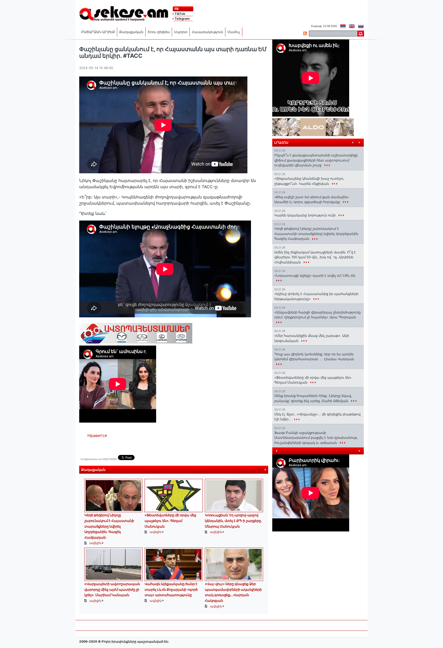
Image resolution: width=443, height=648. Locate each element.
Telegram (182, 19)
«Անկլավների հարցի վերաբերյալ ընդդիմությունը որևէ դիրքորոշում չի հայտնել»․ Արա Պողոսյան (317, 314)
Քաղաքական (131, 32)
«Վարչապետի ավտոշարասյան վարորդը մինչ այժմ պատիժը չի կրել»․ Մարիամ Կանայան (112, 589)
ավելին (258, 470)
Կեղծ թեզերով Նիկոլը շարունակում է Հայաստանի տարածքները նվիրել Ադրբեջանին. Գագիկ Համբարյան (109, 526)
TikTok (179, 14)
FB (176, 9)
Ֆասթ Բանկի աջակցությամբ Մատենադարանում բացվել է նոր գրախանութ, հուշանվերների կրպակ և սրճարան (316, 438)
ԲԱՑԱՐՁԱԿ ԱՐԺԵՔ (98, 32)
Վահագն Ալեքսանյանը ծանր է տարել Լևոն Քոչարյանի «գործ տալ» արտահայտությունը (171, 589)
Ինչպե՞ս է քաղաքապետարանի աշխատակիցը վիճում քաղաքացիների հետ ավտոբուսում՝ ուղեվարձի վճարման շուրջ (316, 160)
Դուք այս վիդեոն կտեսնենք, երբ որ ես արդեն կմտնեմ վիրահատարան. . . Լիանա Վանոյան (314, 356)
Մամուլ (233, 32)
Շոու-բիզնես (159, 32)
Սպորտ (180, 32)
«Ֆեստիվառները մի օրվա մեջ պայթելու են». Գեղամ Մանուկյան (170, 520)
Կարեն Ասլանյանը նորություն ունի (305, 215)
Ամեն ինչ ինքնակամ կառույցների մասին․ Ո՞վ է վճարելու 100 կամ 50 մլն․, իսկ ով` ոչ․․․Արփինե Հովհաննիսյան (315, 257)
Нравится (97, 435)
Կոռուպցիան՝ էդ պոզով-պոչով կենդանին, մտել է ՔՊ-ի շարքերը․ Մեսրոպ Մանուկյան (233, 520)
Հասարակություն (207, 32)
